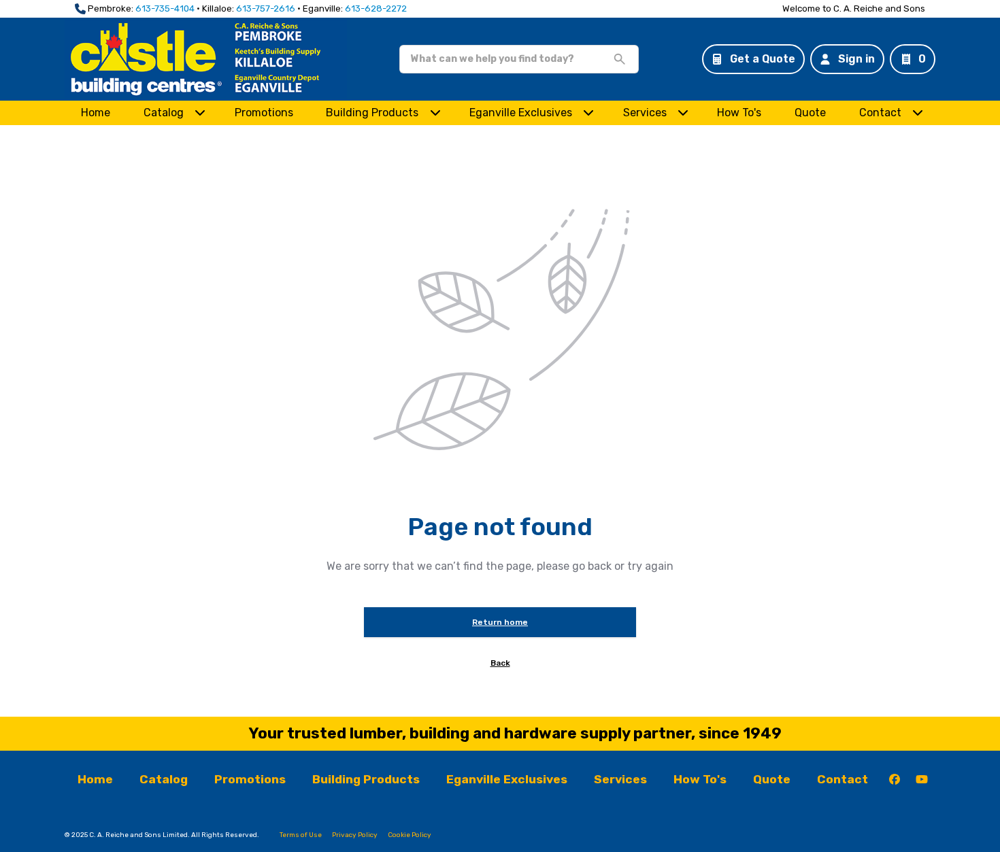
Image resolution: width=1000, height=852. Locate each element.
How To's (739, 112)
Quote (810, 112)
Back (500, 663)
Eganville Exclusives (520, 112)
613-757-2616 (265, 8)
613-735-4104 (165, 8)
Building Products (372, 112)
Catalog (163, 779)
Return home (500, 622)
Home (95, 112)
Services (645, 112)
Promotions (264, 112)
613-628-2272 (376, 8)
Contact (880, 112)
